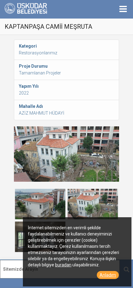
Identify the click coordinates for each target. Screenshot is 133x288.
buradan (63, 264)
